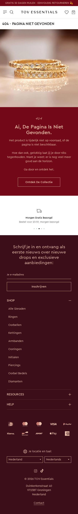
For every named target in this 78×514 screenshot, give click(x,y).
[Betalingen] (39, 429)
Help (10, 404)
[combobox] (39, 26)
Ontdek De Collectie (39, 182)
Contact (39, 503)
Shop (11, 300)
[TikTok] (42, 471)
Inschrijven (39, 286)
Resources (15, 394)
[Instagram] (36, 470)
